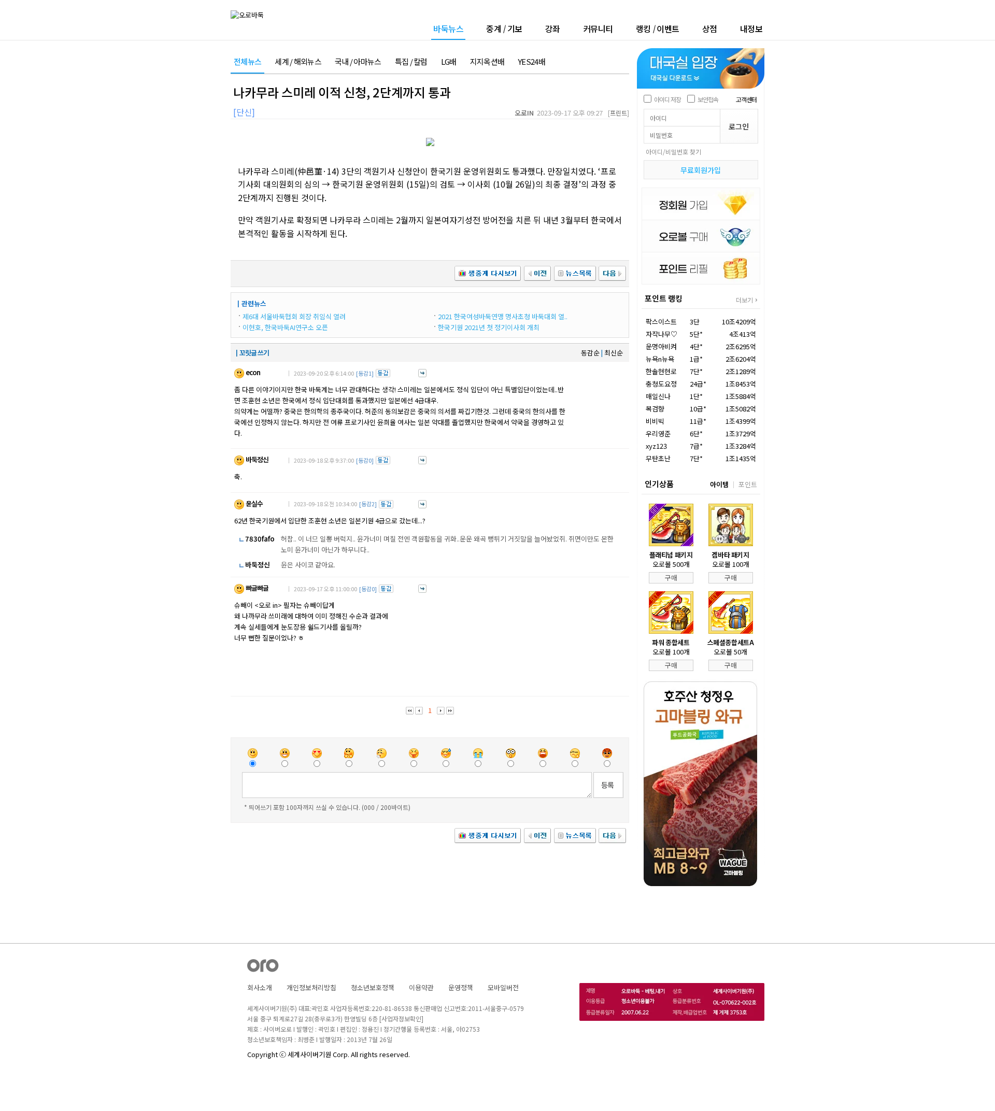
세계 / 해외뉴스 (298, 62)
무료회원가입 (700, 170)
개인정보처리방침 (311, 987)
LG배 (449, 62)
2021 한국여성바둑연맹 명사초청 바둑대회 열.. (502, 316)
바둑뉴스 (448, 29)
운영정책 (460, 987)
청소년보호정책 (372, 987)
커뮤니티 (598, 28)
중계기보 (504, 28)
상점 (709, 28)
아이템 (719, 484)
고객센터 (746, 99)
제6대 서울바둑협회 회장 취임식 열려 (294, 316)
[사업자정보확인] (401, 1018)
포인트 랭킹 (664, 298)
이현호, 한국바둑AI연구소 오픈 (285, 327)
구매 (671, 577)
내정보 (751, 28)
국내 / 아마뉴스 (358, 62)
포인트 (747, 484)
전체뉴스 (247, 62)
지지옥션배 (487, 62)
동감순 (590, 353)
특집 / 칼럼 (411, 62)
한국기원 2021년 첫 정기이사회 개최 (488, 327)
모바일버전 (503, 987)
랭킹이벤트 (657, 28)
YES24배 (531, 62)
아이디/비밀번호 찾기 (673, 151)
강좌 (552, 28)
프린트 (618, 112)
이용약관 (421, 987)
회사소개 (259, 987)
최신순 (613, 353)
